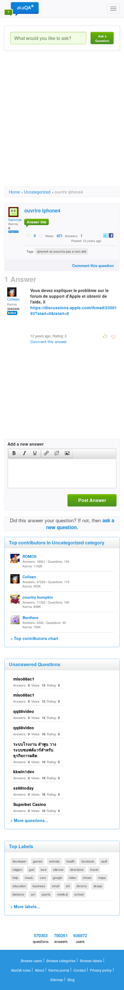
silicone (58, 869)
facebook (87, 861)
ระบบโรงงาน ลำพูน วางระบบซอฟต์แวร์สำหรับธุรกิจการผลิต (34, 749)
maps (102, 877)
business (39, 885)
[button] (14, 453)
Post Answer (92, 500)
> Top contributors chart (34, 638)
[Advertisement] (62, 123)
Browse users (31, 960)
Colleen (13, 299)
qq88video (23, 711)
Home (14, 192)
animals (54, 861)
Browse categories (61, 960)
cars (43, 877)
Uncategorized (37, 192)
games (37, 861)
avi (33, 894)
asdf (104, 861)
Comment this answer (48, 341)
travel (94, 869)
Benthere (30, 617)
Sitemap (56, 979)
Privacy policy (101, 970)
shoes (87, 877)
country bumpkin (37, 597)
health (70, 861)
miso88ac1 (23, 679)
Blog (71, 979)
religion (17, 869)
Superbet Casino (29, 804)
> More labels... (25, 906)
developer (19, 861)
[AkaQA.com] (21, 8)
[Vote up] (29, 235)
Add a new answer (25, 444)
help (15, 877)
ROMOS (29, 556)
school (79, 894)
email (55, 885)
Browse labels (91, 960)
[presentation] (14, 454)
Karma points (58, 970)
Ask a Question (102, 38)
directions (77, 869)
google (57, 877)
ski (68, 885)
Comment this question (93, 265)
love (43, 869)
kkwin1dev (23, 771)
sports (46, 894)
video (72, 877)
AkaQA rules (21, 970)
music (29, 877)
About (39, 970)
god (31, 869)
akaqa (97, 885)
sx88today (23, 788)
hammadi (16, 219)
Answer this (36, 222)
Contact (80, 970)
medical (62, 894)
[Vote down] (40, 235)
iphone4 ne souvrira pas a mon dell (61, 251)
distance (18, 894)
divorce (81, 885)
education (19, 885)
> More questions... (29, 820)
